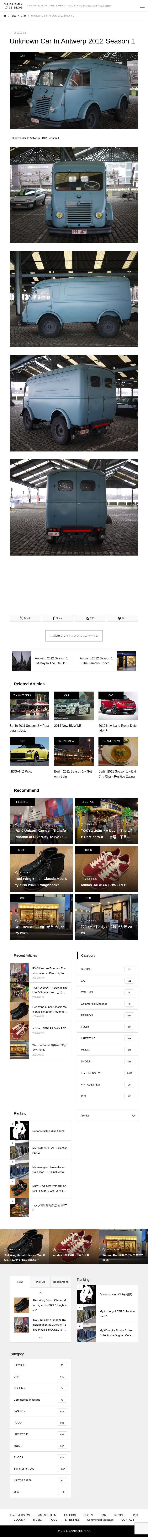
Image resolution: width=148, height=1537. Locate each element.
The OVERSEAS (22, 695)
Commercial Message (100, 1519)
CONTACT (127, 1519)
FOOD (22, 898)
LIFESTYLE (22, 802)
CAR (22, 56)
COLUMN (19, 1519)
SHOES (22, 850)
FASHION (70, 1515)
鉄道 (135, 1515)
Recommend (61, 1281)
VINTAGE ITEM (47, 1515)
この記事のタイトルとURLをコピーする (74, 635)
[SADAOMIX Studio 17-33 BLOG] (14, 6)
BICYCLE (119, 1515)
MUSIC (37, 1519)
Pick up (40, 1281)
